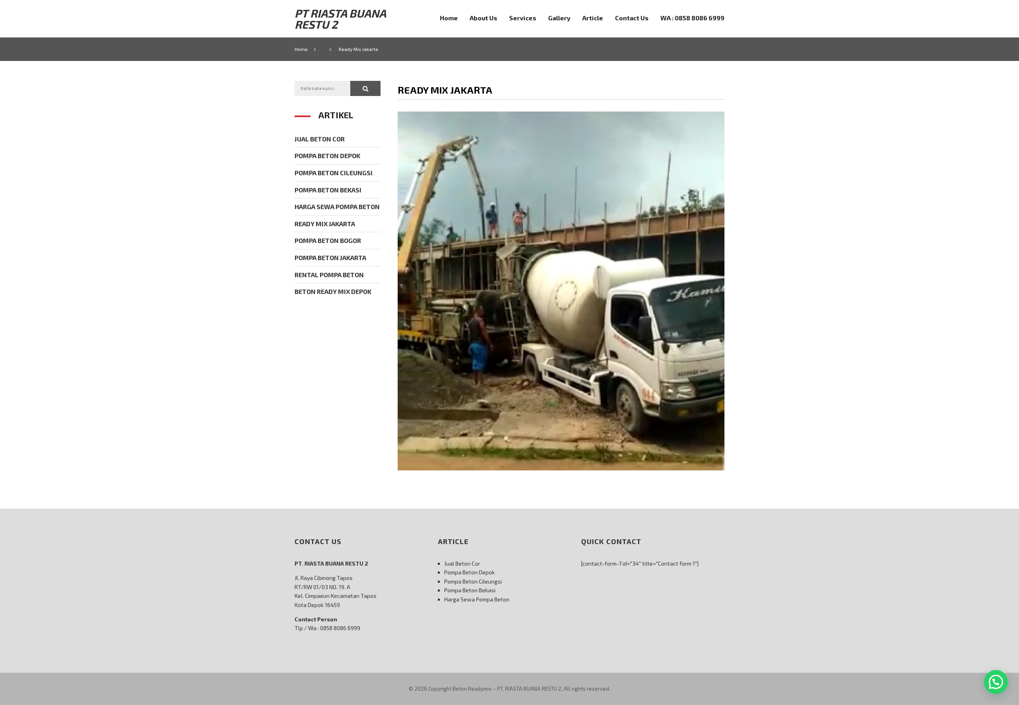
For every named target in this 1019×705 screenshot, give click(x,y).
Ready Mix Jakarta (325, 223)
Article (592, 18)
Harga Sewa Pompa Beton (337, 206)
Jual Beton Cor (320, 139)
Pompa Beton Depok (327, 155)
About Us (483, 18)
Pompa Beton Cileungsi (334, 172)
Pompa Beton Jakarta (330, 257)
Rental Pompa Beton (329, 274)
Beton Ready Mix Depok (333, 291)
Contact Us (631, 18)
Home (449, 18)
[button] (365, 88)
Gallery (559, 18)
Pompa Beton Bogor (328, 240)
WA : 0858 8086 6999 (692, 18)
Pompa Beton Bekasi (328, 190)
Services (522, 18)
